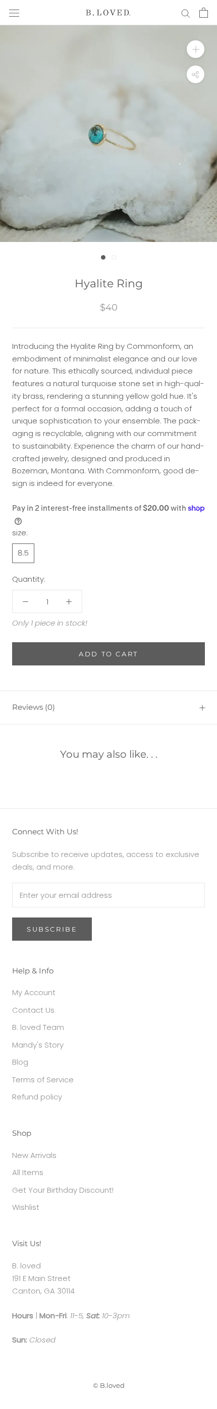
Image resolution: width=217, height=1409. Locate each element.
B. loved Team (38, 1027)
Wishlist (25, 1207)
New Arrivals (34, 1155)
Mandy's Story (38, 1044)
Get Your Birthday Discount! (63, 1190)
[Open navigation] (14, 13)
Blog (20, 1062)
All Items (27, 1172)
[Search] (185, 12)
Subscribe (52, 929)
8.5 (23, 552)
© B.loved (109, 1385)
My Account (34, 992)
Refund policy (37, 1096)
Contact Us (33, 1010)
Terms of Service (43, 1079)
